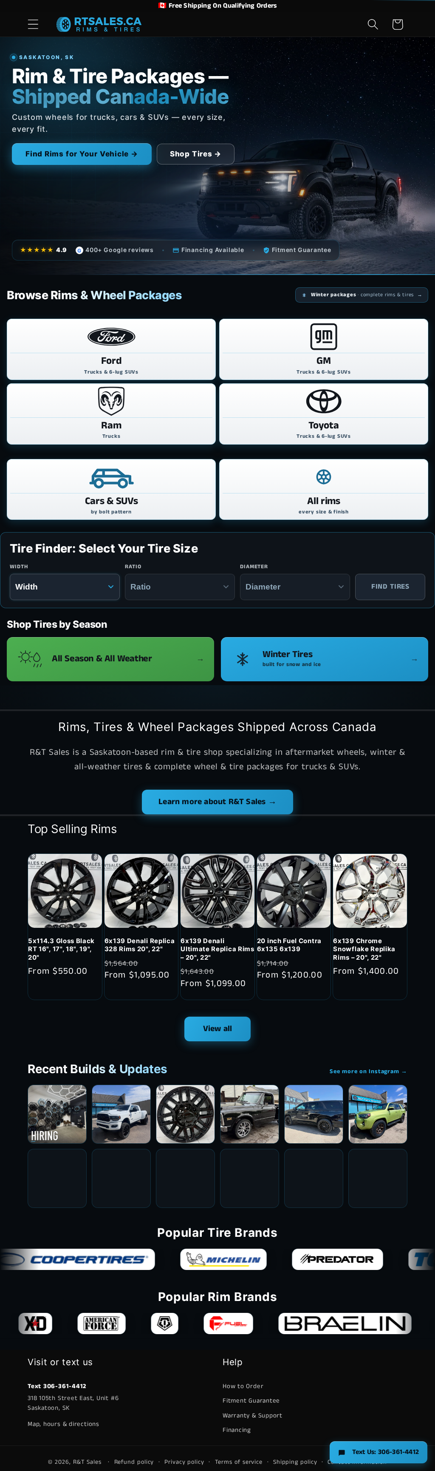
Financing (237, 1430)
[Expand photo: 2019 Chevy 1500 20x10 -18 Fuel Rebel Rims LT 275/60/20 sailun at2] (249, 1178)
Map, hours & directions (63, 1424)
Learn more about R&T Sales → (217, 802)
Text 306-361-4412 (57, 1386)
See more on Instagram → (368, 1071)
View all (217, 1029)
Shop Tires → (195, 154)
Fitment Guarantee (251, 1400)
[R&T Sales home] (99, 24)
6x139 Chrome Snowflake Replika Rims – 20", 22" (364, 949)
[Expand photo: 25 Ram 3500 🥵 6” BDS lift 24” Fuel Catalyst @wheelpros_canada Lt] (121, 1114)
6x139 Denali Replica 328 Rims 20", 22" (140, 945)
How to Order (243, 1386)
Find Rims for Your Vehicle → (81, 154)
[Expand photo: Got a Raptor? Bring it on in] (121, 1178)
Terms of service (239, 1462)
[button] (33, 24)
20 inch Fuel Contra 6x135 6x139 (289, 945)
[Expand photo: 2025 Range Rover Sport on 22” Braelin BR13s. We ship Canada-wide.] (57, 1178)
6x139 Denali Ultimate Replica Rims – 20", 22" (217, 949)
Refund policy (134, 1462)
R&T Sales (88, 1462)
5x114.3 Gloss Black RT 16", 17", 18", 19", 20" (61, 949)
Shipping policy (295, 1462)
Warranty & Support (252, 1415)
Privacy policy (184, 1462)
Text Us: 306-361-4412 (385, 1452)
